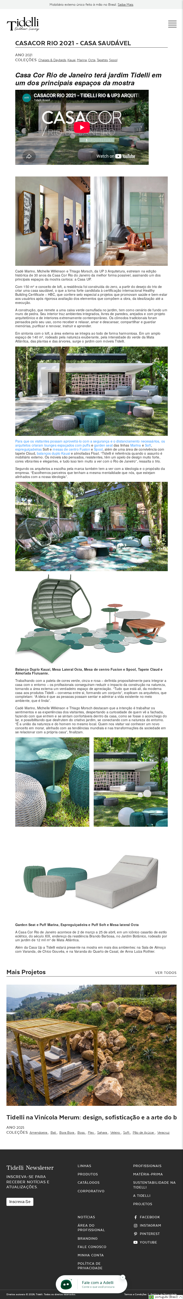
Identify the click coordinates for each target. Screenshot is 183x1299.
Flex (91, 1132)
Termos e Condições (135, 1294)
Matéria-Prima (148, 1174)
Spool (113, 60)
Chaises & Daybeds (52, 60)
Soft (148, 445)
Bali (54, 1132)
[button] (166, 1297)
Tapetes (102, 60)
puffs (86, 445)
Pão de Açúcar (144, 1132)
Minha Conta (91, 1255)
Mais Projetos (26, 972)
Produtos (88, 1174)
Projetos (142, 1204)
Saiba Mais (125, 4)
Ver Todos (166, 973)
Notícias (86, 1217)
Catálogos (89, 1182)
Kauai (71, 60)
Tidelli (39, 1294)
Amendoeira (39, 1132)
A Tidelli (142, 1196)
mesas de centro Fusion (71, 449)
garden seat (103, 445)
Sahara (102, 1132)
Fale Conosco (92, 1247)
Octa (91, 60)
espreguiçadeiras (28, 449)
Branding (88, 1238)
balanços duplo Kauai (53, 453)
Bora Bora (67, 1132)
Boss (81, 1132)
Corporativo (91, 1191)
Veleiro (115, 1132)
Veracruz (163, 1132)
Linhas (84, 1166)
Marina (82, 60)
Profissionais (147, 1166)
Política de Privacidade (164, 1294)
